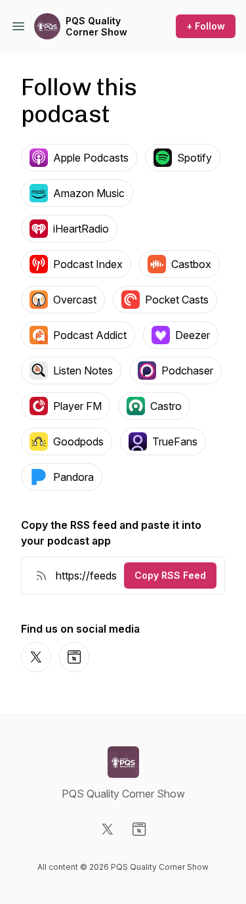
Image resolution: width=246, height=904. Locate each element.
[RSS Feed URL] (41, 575)
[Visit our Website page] (139, 829)
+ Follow (205, 26)
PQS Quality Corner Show (96, 26)
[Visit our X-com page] (107, 829)
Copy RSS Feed (170, 575)
